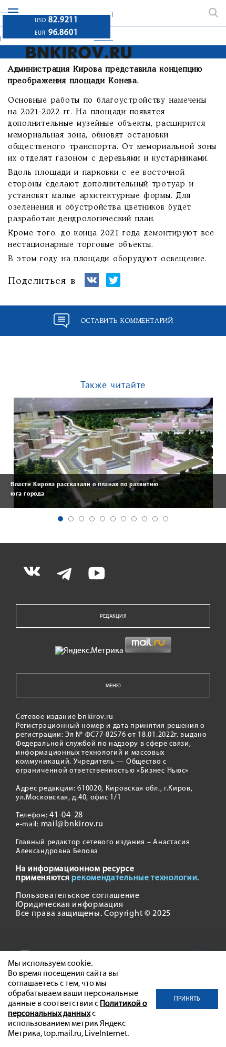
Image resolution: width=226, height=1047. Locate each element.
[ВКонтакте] (92, 285)
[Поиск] (213, 12)
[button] (60, 518)
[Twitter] (113, 285)
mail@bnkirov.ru (72, 824)
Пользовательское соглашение (78, 896)
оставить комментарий (126, 321)
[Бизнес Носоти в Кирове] (79, 52)
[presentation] (10, 451)
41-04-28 (66, 815)
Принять (187, 999)
